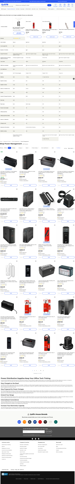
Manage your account (6, 448)
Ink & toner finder (41, 446)
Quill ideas (22, 463)
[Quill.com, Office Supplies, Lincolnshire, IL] (5, 474)
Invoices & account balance (7, 450)
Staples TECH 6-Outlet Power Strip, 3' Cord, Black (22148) (50, 30)
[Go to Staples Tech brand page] (45, 422)
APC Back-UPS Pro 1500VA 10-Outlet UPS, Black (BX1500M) (27, 172)
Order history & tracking (6, 444)
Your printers (40, 448)
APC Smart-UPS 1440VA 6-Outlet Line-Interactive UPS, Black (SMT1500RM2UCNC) (8, 209)
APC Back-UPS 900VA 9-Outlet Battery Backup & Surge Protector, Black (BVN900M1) (65, 172)
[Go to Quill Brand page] (19, 422)
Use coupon (48, 431)
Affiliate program (23, 465)
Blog (57, 446)
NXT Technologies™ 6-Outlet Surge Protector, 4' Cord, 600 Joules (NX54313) (19, 28)
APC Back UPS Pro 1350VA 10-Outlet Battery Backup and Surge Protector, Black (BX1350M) (8, 245)
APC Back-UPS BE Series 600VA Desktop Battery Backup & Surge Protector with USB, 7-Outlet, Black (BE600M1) (7, 317)
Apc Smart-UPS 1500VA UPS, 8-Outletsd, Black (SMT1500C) (64, 317)
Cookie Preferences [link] (41, 478)
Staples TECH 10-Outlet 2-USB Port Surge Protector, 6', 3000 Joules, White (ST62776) (8, 281)
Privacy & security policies (6, 457)
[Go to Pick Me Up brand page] (29, 422)
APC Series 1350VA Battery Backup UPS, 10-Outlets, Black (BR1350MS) (28, 245)
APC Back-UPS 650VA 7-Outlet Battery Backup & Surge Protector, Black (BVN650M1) (8, 172)
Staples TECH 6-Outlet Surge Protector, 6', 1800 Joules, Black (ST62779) (45, 245)
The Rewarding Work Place (61, 448)
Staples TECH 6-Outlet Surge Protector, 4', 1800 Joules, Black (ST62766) (32, 30)
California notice (32, 478)
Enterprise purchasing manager (25, 458)
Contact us (4, 459)
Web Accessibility (59, 451)
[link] (17, 152)
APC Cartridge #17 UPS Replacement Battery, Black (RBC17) (65, 281)
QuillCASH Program (23, 448)
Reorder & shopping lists (42, 444)
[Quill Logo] (4, 4)
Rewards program (23, 446)
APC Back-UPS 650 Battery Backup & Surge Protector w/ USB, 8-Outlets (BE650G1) (46, 172)
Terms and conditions (32, 434)
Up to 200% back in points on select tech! (37, 1)
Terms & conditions (19, 478)
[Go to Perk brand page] (35, 422)
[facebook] (38, 439)
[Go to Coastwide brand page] (24, 422)
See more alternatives (18, 33)
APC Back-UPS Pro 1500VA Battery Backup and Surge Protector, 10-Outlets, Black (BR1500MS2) (26, 209)
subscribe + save (23, 450)
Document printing (23, 456)
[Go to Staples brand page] (40, 422)
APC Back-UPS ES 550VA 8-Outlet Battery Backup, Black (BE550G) (26, 353)
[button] (49, 5)
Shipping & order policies (6, 453)
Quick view (8, 167)
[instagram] (32, 439)
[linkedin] (35, 439)
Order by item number (42, 450)
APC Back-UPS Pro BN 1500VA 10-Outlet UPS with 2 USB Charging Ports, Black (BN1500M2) (65, 245)
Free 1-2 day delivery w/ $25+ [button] (45, 254)
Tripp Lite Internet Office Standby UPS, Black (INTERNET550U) (46, 281)
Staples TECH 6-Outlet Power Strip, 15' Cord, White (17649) (46, 317)
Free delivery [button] (4, 182)
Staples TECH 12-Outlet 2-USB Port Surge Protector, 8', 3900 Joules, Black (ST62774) (46, 209)
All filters (58, 147)
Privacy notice (26, 478)
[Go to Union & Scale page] (50, 422)
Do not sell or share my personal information (52, 478)
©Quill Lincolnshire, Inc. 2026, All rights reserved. (16, 474)
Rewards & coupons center (43, 451)
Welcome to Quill (59, 444)
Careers (57, 450)
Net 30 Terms (22, 451)
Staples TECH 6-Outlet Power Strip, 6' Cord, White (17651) (27, 317)
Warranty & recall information (7, 455)
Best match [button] (70, 148)
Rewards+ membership (24, 444)
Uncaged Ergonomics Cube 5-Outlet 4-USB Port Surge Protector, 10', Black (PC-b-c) (65, 209)
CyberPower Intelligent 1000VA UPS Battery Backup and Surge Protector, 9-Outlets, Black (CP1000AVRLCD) (27, 281)
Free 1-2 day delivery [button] (24, 180)
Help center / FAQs (5, 451)
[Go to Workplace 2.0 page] (55, 422)
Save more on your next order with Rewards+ (12, 1)
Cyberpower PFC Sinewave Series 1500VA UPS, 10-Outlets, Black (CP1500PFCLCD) (7, 353)
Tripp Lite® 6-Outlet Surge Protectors (66, 29)
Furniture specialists (23, 460)
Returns (3, 446)
